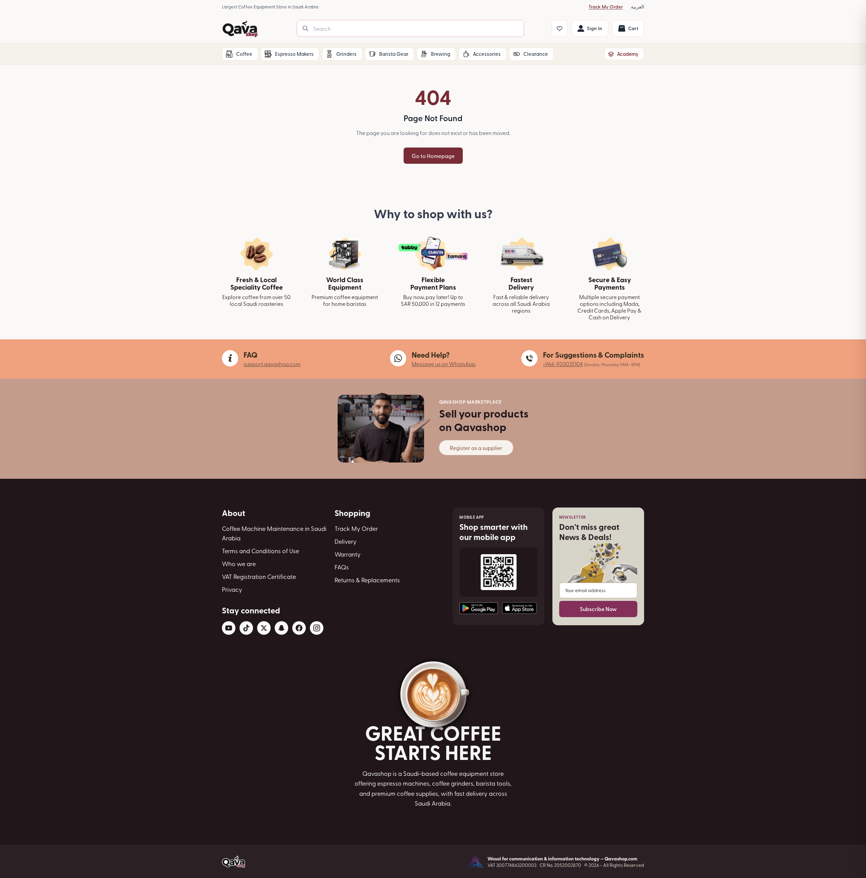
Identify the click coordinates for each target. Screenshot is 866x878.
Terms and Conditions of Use (260, 550)
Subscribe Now (598, 609)
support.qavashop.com (272, 363)
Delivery (346, 541)
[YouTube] (228, 628)
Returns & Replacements (367, 580)
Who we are (239, 563)
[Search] (305, 28)
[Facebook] (299, 628)
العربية (637, 6)
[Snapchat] (281, 628)
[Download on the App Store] (519, 608)
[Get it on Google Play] (478, 608)
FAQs (342, 567)
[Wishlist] (559, 28)
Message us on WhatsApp (444, 363)
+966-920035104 (563, 363)
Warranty (348, 554)
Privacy (232, 589)
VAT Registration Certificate (259, 576)
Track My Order (606, 6)
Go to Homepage (433, 155)
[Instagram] (316, 628)
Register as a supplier (476, 447)
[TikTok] (246, 628)
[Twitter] (264, 628)
